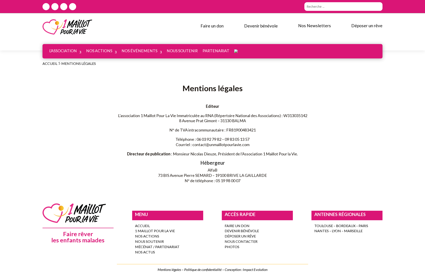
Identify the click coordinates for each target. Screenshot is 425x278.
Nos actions (99, 50)
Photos (232, 247)
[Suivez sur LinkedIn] (54, 6)
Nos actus (145, 252)
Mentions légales (169, 269)
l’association (63, 50)
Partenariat (216, 50)
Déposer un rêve (240, 236)
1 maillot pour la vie (155, 231)
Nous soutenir (182, 50)
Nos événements (139, 50)
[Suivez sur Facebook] (46, 6)
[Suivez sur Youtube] (72, 6)
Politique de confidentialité (203, 269)
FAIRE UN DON (237, 226)
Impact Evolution (255, 269)
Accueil (142, 226)
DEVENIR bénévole (242, 231)
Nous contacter (241, 241)
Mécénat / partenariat (157, 247)
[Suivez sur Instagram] (63, 6)
